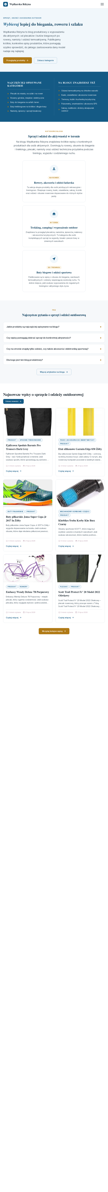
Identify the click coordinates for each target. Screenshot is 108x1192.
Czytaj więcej (12, 471)
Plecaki (63, 587)
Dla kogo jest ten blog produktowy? (24, 360)
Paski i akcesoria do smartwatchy (77, 440)
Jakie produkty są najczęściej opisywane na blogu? (32, 326)
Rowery (23, 587)
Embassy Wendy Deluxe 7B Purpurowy (27, 592)
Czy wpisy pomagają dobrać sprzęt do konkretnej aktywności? (38, 337)
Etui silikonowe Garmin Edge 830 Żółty (80, 449)
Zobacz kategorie (45, 60)
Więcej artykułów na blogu (52, 372)
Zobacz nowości (11, 401)
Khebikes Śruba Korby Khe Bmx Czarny (76, 522)
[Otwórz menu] (102, 4)
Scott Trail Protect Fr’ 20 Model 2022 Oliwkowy (79, 594)
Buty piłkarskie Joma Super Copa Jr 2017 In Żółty (26, 518)
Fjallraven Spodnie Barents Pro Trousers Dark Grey (23, 447)
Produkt (12, 440)
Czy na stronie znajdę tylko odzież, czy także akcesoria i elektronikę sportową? (47, 349)
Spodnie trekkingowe (30, 440)
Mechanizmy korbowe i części (74, 511)
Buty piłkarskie (15, 511)
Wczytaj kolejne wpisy (52, 631)
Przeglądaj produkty (15, 60)
